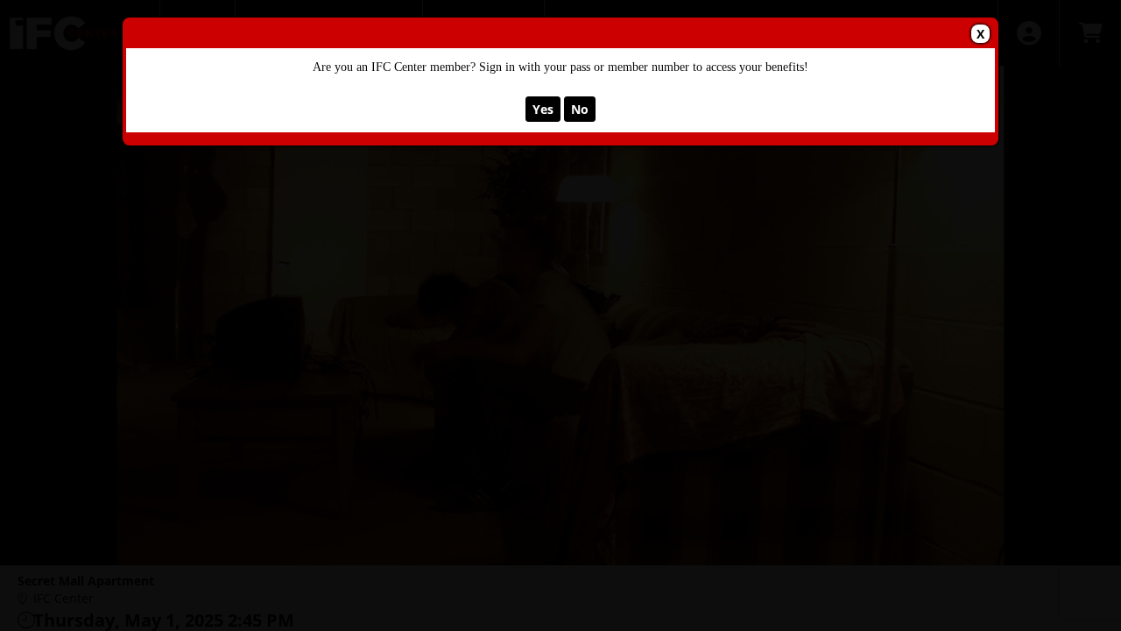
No (580, 109)
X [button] (980, 33)
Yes (542, 109)
